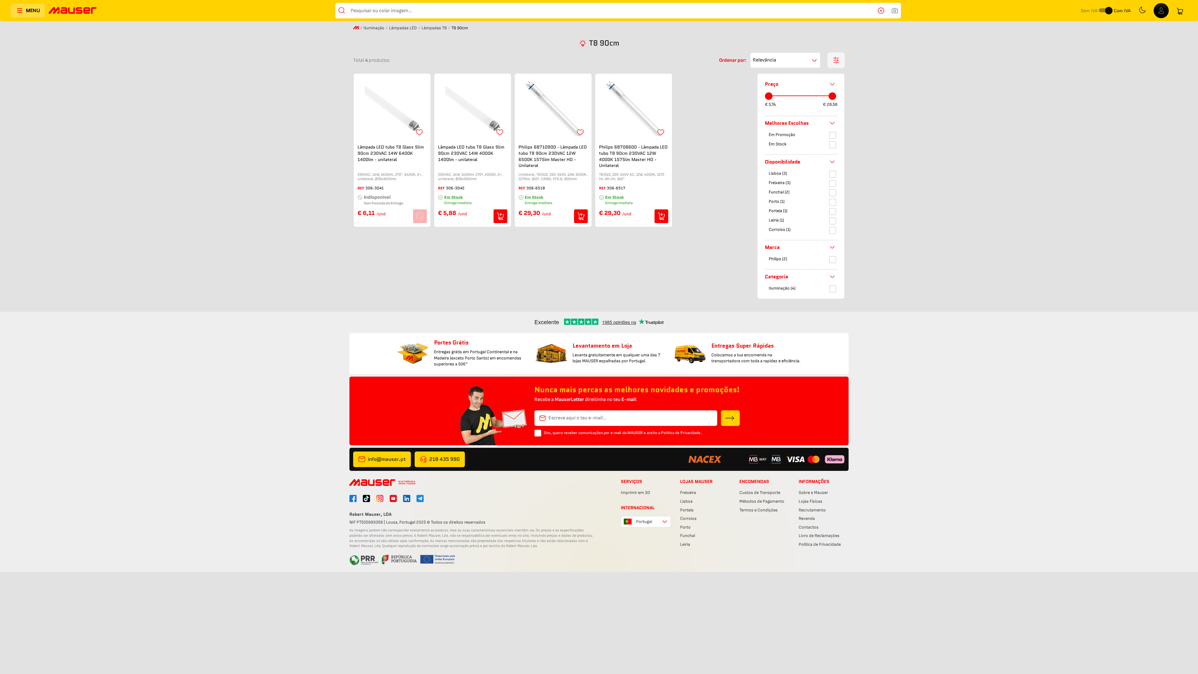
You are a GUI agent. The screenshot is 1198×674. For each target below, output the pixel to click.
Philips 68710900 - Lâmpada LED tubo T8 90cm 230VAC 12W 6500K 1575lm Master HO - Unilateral (553, 156)
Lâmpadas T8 (434, 28)
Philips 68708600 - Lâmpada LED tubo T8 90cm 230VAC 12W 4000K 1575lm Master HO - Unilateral (633, 156)
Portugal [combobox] (644, 521)
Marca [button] (772, 247)
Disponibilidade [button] (782, 161)
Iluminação (373, 28)
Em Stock (777, 144)
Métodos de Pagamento (761, 501)
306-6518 (535, 188)
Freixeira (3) (780, 182)
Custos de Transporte (759, 492)
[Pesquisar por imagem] (895, 10)
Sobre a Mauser (813, 492)
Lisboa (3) (778, 173)
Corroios (688, 518)
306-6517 (616, 188)
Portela (687, 510)
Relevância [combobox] (764, 60)
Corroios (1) (780, 229)
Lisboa (686, 501)
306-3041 (374, 188)
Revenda (807, 518)
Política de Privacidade (820, 544)
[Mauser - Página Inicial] (73, 11)
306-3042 (455, 188)
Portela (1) (778, 210)
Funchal (687, 535)
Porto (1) (777, 201)
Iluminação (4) (782, 288)
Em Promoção (782, 134)
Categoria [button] (776, 276)
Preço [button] (771, 84)
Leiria (685, 544)
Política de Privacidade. (681, 432)
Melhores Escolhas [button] (787, 123)
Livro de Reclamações (819, 535)
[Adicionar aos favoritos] (419, 132)
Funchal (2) (779, 192)
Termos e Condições (758, 510)
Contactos (809, 527)
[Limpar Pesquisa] (883, 10)
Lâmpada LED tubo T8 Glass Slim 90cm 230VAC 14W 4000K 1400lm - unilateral (471, 153)
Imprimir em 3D (635, 492)
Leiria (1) (776, 220)
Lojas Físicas (810, 501)
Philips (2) (778, 258)
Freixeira (688, 492)
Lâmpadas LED (403, 28)
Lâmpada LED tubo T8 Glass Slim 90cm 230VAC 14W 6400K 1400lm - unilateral (391, 153)
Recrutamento (812, 510)
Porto (685, 527)
